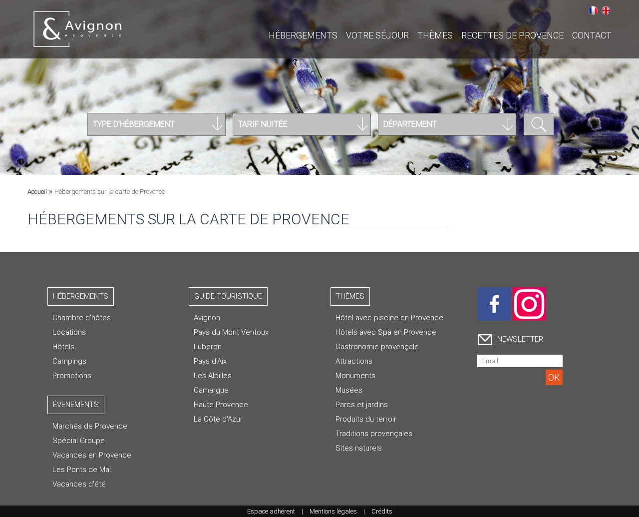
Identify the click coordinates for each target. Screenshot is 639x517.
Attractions (353, 361)
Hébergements (303, 35)
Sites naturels (358, 448)
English (606, 10)
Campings (69, 361)
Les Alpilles (213, 375)
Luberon (208, 346)
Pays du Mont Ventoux (231, 332)
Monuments (355, 375)
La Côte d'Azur (218, 419)
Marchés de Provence (89, 426)
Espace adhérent (271, 511)
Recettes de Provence (512, 35)
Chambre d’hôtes (81, 317)
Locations (69, 332)
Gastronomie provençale (377, 346)
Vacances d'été (79, 484)
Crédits (381, 511)
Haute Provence (221, 404)
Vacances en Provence (91, 455)
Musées (348, 390)
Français (593, 10)
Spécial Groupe (78, 440)
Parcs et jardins (361, 404)
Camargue (211, 390)
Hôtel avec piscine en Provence (389, 317)
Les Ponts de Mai (81, 469)
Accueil (37, 191)
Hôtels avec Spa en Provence (385, 332)
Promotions (71, 375)
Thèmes (435, 35)
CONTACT (592, 35)
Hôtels (63, 346)
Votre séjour (377, 35)
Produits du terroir (365, 419)
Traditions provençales (373, 433)
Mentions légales (333, 511)
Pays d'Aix (210, 361)
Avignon (207, 317)
